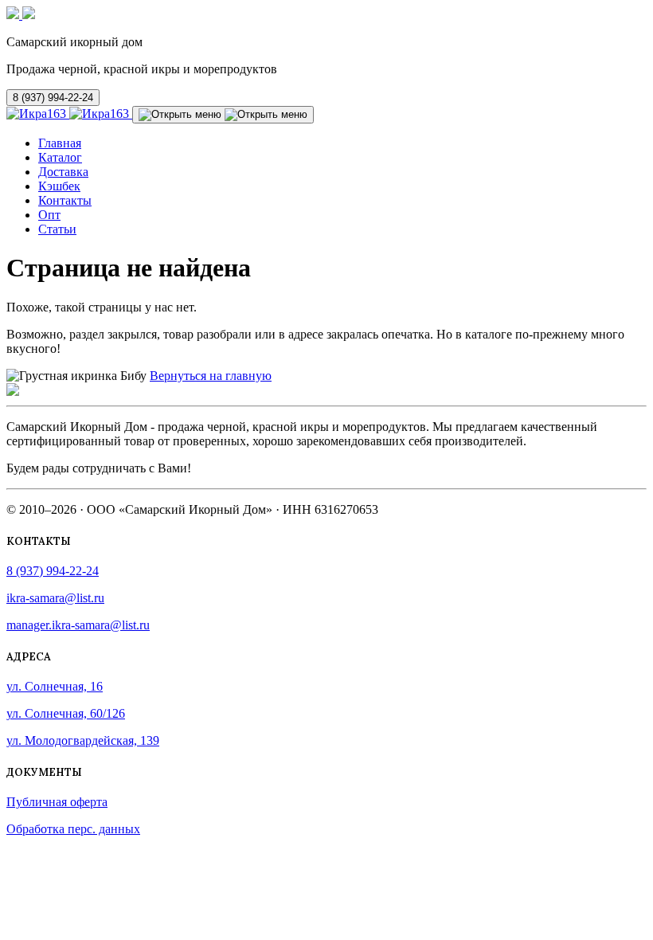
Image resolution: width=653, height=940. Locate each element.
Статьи (57, 229)
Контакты (65, 200)
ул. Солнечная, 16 (54, 686)
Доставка (63, 171)
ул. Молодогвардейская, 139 (82, 740)
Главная (59, 143)
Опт (49, 214)
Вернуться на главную (211, 375)
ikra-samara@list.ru (55, 598)
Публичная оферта (57, 802)
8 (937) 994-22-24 (53, 98)
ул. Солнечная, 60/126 (65, 713)
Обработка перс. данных (73, 829)
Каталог (60, 157)
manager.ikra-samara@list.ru (78, 625)
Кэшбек (59, 186)
